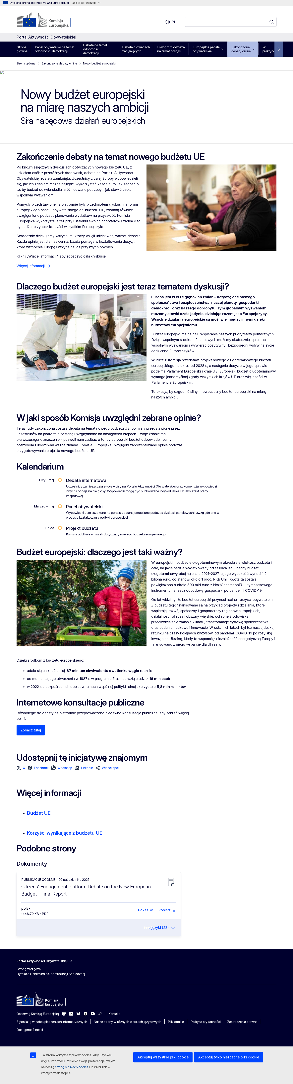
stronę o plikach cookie (72, 1067)
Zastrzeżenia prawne (242, 1022)
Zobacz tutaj (31, 730)
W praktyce (269, 49)
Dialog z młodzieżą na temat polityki (171, 49)
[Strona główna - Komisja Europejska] (49, 20)
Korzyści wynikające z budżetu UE (64, 833)
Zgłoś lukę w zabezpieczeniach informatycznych (52, 1022)
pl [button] (174, 22)
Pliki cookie (176, 1022)
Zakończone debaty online (241, 49)
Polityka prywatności (206, 1022)
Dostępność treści (30, 1030)
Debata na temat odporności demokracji (95, 49)
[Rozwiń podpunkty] (223, 49)
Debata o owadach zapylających (136, 49)
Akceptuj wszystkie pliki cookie (163, 1057)
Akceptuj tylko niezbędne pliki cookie (228, 1057)
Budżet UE (39, 813)
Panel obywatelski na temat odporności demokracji (54, 49)
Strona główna (22, 49)
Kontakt (114, 1014)
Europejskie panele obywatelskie (206, 49)
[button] (21, 767)
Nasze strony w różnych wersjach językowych (127, 1022)
